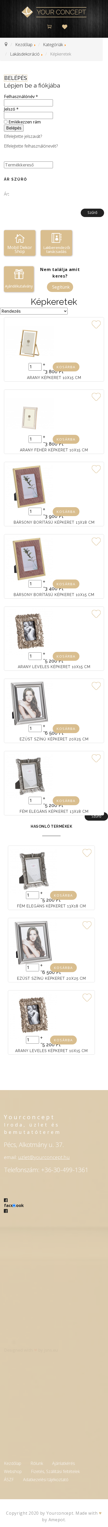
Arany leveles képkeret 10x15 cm (54, 667)
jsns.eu (51, 1350)
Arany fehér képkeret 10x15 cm (54, 450)
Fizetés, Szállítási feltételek (55, 1471)
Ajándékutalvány (19, 286)
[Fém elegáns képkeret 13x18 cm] (29, 775)
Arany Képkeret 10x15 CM (54, 378)
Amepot (56, 1520)
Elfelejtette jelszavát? (23, 136)
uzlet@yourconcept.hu (44, 1157)
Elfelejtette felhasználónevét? (31, 146)
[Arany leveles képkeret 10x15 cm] (29, 631)
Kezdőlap (12, 1463)
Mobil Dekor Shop (19, 249)
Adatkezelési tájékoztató (45, 1479)
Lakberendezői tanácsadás (56, 249)
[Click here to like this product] (96, 323)
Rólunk (36, 1463)
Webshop (13, 1471)
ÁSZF (9, 1479)
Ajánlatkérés (63, 1463)
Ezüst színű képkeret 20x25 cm (54, 739)
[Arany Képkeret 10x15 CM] (29, 342)
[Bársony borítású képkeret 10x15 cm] (29, 559)
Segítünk (61, 287)
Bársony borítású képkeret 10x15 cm (54, 595)
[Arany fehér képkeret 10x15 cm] (29, 414)
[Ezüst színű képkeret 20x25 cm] (29, 703)
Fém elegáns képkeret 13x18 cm (54, 811)
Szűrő (92, 212)
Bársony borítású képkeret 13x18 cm (54, 522)
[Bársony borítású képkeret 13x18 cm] (29, 486)
